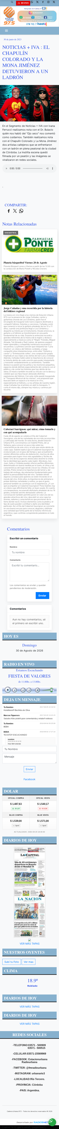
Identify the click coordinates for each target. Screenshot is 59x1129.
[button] (13, 3)
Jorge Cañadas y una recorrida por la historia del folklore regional (28, 310)
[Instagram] (49, 3)
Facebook (29, 779)
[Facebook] (44, 3)
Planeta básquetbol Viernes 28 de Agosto (25, 262)
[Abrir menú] (6, 30)
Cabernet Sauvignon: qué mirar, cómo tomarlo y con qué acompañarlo (29, 431)
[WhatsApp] (33, 3)
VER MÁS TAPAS (29, 943)
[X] (38, 3)
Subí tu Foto (11, 961)
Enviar (42, 595)
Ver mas (28, 961)
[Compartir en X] (15, 211)
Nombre (13, 547)
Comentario (15, 560)
